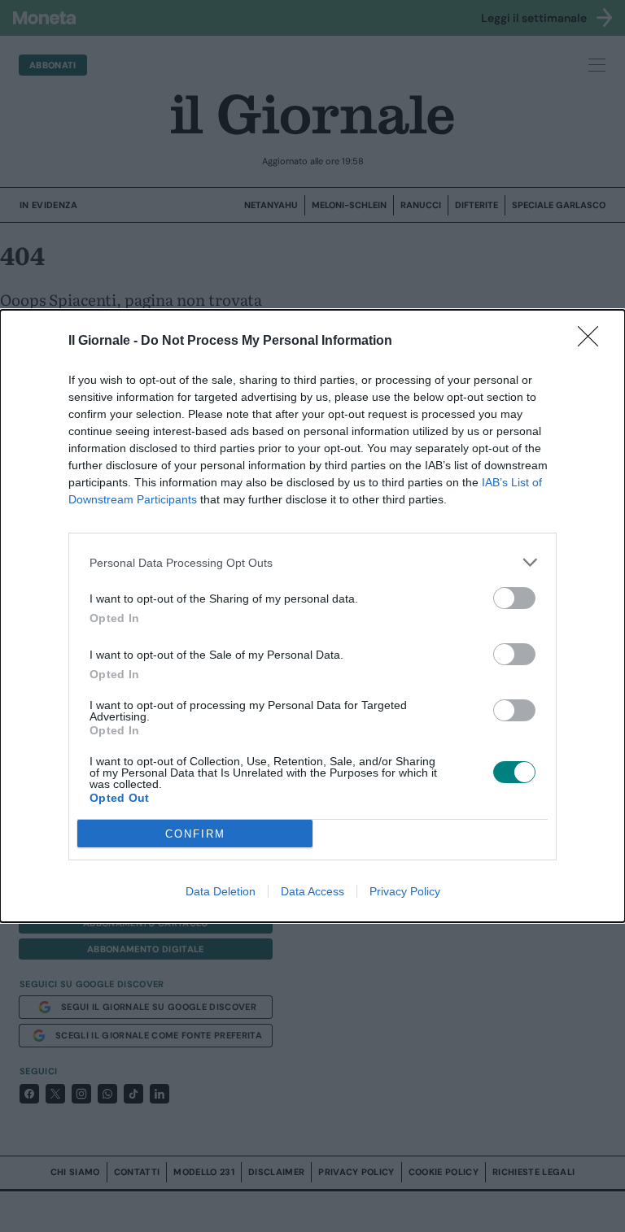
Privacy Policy (404, 891)
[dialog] (312, 616)
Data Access (312, 891)
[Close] (593, 341)
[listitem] (312, 562)
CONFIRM (195, 834)
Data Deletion (221, 891)
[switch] (514, 598)
